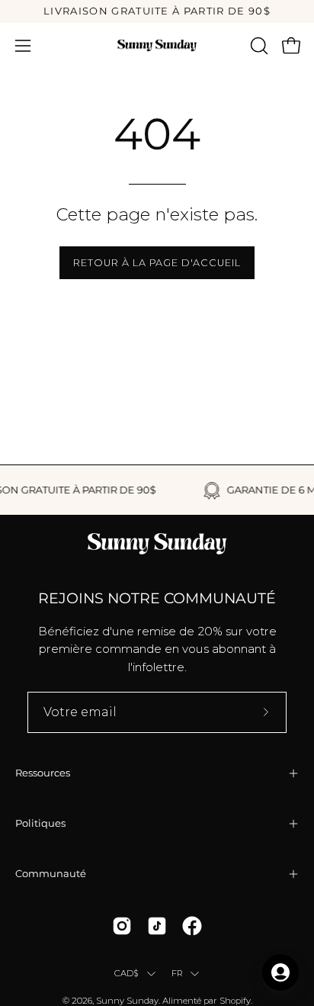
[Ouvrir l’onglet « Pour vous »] (280, 972)
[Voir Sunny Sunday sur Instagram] (122, 925)
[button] (257, 45)
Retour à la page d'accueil (157, 262)
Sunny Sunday (127, 1000)
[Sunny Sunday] (157, 45)
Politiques (40, 823)
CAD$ (126, 973)
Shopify (235, 1000)
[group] (157, 11)
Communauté (50, 873)
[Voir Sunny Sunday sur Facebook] (192, 925)
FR (177, 973)
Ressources (42, 773)
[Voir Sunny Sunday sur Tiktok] (157, 925)
